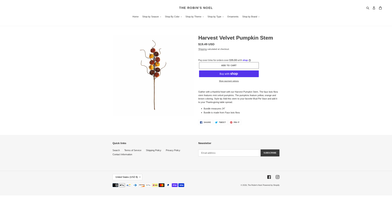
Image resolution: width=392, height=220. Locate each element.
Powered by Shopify (271, 185)
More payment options (229, 81)
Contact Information (122, 154)
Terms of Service (132, 150)
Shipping (202, 49)
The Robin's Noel (196, 7)
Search (116, 150)
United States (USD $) (126, 177)
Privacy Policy (173, 150)
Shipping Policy (153, 150)
